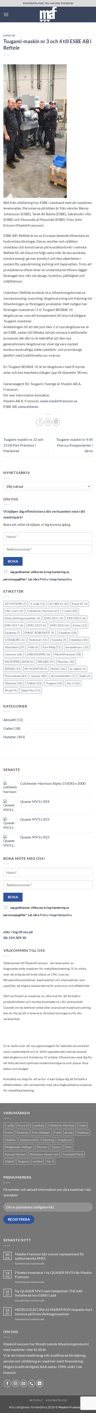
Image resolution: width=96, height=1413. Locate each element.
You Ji (73, 683)
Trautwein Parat (73, 1154)
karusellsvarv (77, 647)
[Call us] (31, 1383)
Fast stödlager (41, 1132)
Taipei (85, 676)
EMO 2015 (76, 618)
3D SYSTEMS (15, 604)
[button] (6, 14)
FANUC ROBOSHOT (39, 632)
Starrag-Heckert (15, 1154)
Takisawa (14, 683)
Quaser (39, 676)
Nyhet (58, 669)
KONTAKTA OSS (33, 3)
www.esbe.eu (28, 406)
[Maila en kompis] (48, 422)
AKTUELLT (36, 1400)
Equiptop (12, 632)
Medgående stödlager (19, 1147)
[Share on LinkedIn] (56, 422)
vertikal (37, 1161)
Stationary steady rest (44, 1154)
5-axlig (37, 604)
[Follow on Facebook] (7, 1383)
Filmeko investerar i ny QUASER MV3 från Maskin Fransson (53, 1274)
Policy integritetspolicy (56, 579)
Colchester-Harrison (43, 611)
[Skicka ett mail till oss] (23, 1383)
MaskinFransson (67, 654)
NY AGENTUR (36, 669)
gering (69, 1132)
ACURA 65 (58, 604)
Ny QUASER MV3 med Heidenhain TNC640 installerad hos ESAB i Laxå (48, 1293)
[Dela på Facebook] (40, 422)
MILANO (46, 661)
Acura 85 (80, 604)
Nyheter (9, 35)
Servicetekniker (63, 676)
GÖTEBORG (15, 640)
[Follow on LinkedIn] (39, 1383)
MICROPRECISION (19, 661)
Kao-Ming (52, 647)
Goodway (67, 632)
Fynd (57, 1132)
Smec (68, 1147)
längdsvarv (65, 1140)
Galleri (8, 728)
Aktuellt (9, 720)
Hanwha (59, 640)
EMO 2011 (53, 618)
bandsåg (38, 1125)
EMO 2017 (14, 625)
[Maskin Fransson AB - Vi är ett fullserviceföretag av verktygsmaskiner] (48, 14)
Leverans (14, 654)
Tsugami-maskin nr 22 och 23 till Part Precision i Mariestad (23, 445)
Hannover (38, 640)
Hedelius (79, 640)
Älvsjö (11, 690)
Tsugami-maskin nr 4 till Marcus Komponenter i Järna (74, 445)
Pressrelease (16, 676)
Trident (34, 683)
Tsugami (54, 683)
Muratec (66, 661)
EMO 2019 (36, 625)
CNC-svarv (14, 611)
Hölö (33, 647)
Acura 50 (23, 1125)
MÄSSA (13, 669)
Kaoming (48, 1140)
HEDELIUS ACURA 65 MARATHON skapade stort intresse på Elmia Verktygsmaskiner (53, 1311)
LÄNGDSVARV (38, 654)
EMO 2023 (59, 625)
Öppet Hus (31, 690)
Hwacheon (14, 647)
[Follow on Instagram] (15, 1383)
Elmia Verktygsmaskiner (22, 618)
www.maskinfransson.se (58, 401)
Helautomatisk (29, 1140)
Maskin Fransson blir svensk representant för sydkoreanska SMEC (49, 1256)
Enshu (80, 625)
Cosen (70, 611)
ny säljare (77, 669)
